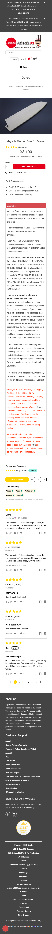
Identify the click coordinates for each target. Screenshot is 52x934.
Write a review (17, 479)
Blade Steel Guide (13, 768)
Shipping (9, 741)
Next (47, 118)
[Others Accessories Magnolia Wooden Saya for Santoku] (26, 116)
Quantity (9, 162)
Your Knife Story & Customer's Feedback (22, 776)
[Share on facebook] (40, 533)
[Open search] (32, 479)
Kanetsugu (23, 872)
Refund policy (11, 788)
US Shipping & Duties (14, 792)
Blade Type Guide (12, 764)
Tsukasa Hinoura (24, 911)
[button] (11, 147)
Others (26, 77)
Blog (7, 756)
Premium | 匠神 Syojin (23, 845)
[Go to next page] (41, 682)
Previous (4, 118)
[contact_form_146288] (5, 928)
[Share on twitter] (45, 533)
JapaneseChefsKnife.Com (30, 920)
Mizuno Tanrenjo (24, 884)
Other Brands (23, 915)
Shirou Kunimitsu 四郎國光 (23, 899)
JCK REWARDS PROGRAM (17, 780)
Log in (22, 59)
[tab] (26, 205)
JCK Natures (23, 856)
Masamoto (23, 876)
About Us (9, 752)
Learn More (23, 13)
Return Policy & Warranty (16, 745)
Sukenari (23, 903)
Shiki (24, 895)
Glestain (23, 868)
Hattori (23, 860)
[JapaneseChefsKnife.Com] (23, 42)
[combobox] (23, 52)
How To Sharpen (12, 772)
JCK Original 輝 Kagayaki (23, 849)
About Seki (10, 760)
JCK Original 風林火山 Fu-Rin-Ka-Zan (23, 853)
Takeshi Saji (24, 907)
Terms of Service (12, 784)
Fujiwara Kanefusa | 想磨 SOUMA (24, 864)
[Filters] (38, 479)
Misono (23, 880)
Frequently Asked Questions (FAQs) (20, 749)
